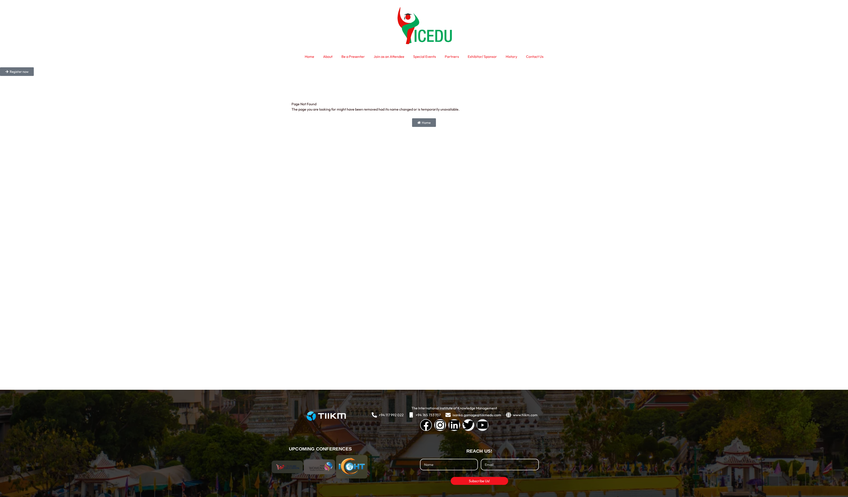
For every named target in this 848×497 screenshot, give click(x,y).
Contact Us (534, 56)
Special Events (424, 56)
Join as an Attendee (389, 56)
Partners (452, 56)
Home (309, 56)
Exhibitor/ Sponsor (482, 56)
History (511, 56)
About (328, 56)
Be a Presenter (353, 56)
